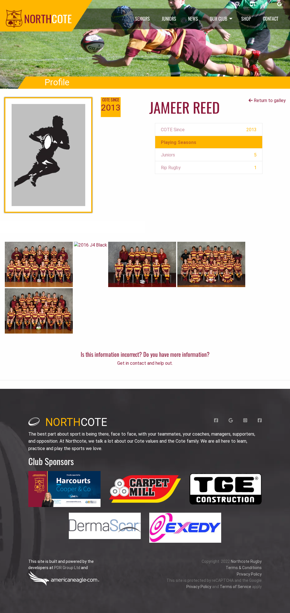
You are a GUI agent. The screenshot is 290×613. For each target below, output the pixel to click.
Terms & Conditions (244, 567)
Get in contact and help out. (145, 363)
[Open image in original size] (64, 489)
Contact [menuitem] (270, 18)
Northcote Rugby (246, 561)
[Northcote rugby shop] (252, 4)
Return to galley (269, 100)
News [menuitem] (193, 18)
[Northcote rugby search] (237, 4)
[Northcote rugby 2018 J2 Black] (39, 310)
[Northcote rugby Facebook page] (266, 4)
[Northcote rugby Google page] (279, 4)
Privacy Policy (249, 574)
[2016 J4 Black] (90, 245)
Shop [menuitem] (246, 18)
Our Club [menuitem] (218, 18)
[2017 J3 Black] (39, 264)
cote (76, 422)
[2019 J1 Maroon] (211, 264)
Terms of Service (235, 586)
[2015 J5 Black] (142, 264)
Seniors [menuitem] (142, 18)
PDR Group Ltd (67, 567)
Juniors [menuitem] (169, 18)
